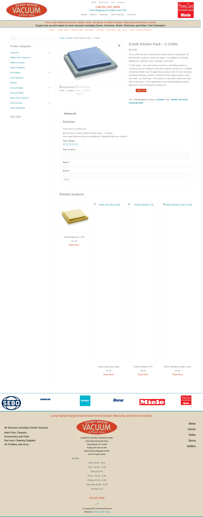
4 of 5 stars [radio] (73, 144)
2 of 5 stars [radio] (67, 144)
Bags (119, 30)
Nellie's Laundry (17, 63)
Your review (69, 149)
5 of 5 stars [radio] (76, 144)
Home (61, 38)
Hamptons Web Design (101, 512)
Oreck (73, 22)
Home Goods (16, 103)
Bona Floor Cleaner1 (19, 98)
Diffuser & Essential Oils (144, 30)
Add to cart (141, 90)
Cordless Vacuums (63, 30)
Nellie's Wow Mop (76, 30)
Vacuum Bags (16, 88)
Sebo (88, 22)
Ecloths (132, 30)
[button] (119, 46)
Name (66, 162)
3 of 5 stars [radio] (70, 144)
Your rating (69, 141)
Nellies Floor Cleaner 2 (20, 57)
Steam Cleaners (111, 30)
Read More (74, 245)
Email (66, 171)
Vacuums (51, 30)
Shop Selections (17, 108)
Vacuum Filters (17, 93)
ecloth (174, 99)
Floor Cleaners (89, 30)
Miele (81, 22)
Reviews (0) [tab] (70, 113)
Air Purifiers (100, 30)
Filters (125, 30)
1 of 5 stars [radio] (64, 144)
